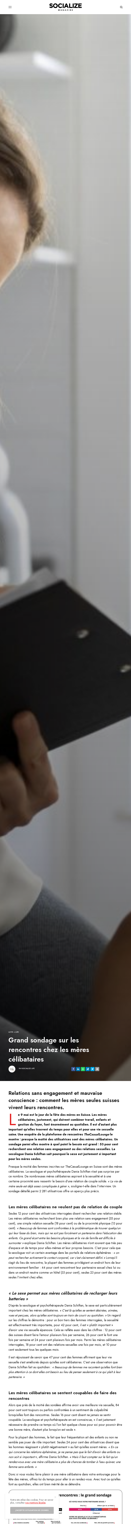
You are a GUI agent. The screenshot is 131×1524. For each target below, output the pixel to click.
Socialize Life (28, 1068)
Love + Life (14, 1032)
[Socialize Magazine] (65, 7)
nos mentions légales (35, 1502)
